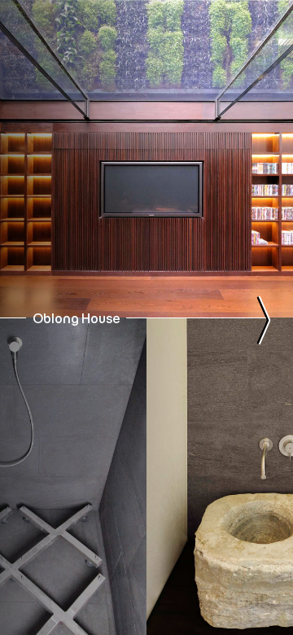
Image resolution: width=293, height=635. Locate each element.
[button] (34, 47)
